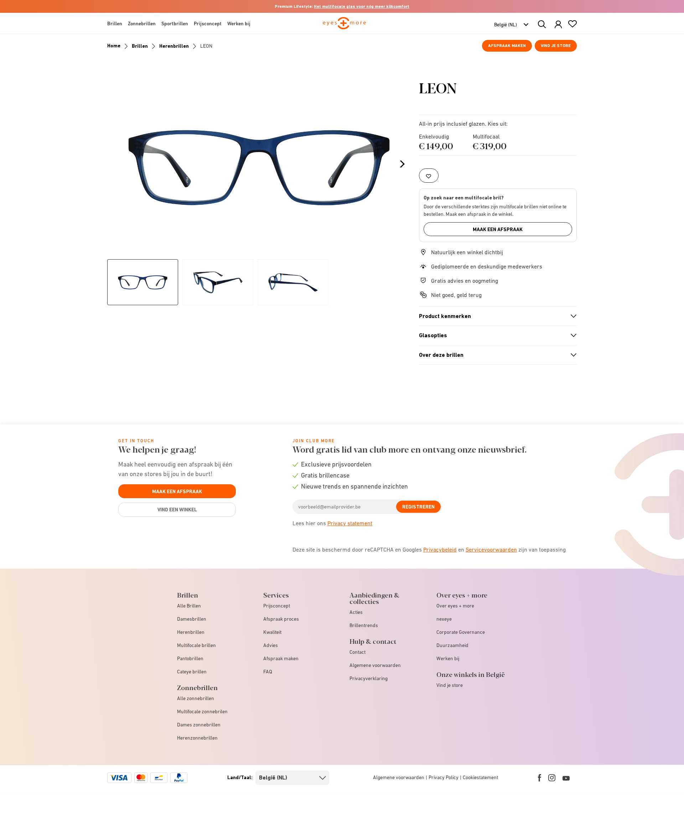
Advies (270, 645)
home (113, 45)
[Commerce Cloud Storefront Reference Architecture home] (344, 26)
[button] (558, 25)
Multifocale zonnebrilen (202, 711)
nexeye (444, 619)
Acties (356, 612)
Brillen (140, 46)
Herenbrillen (174, 46)
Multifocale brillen (196, 645)
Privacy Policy (443, 777)
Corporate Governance (460, 632)
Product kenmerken (495, 316)
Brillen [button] (114, 23)
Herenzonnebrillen (197, 738)
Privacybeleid (440, 549)
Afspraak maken (507, 45)
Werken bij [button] (238, 23)
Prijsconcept (276, 606)
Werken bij (447, 658)
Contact (357, 652)
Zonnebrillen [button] (142, 23)
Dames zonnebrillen (199, 724)
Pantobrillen (190, 658)
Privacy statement (349, 523)
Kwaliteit (272, 632)
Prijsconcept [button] (208, 23)
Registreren (418, 507)
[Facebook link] (539, 777)
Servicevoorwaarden (491, 549)
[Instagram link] (551, 777)
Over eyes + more (455, 606)
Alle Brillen (189, 606)
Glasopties (495, 335)
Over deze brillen (495, 355)
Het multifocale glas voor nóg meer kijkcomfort (361, 6)
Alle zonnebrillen (195, 698)
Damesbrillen (191, 619)
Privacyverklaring (368, 678)
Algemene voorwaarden (375, 665)
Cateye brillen (192, 671)
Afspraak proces (281, 619)
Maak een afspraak (498, 229)
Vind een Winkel (177, 509)
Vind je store (556, 45)
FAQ (267, 671)
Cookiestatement (480, 777)
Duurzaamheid (452, 645)
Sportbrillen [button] (174, 23)
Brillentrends (363, 625)
